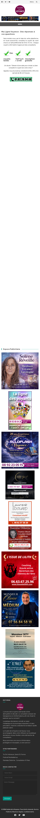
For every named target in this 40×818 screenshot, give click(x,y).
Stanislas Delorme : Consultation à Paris (16, 760)
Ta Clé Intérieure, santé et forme (14, 754)
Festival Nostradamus (10, 757)
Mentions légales (17, 812)
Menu (32, 2)
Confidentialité (29, 812)
